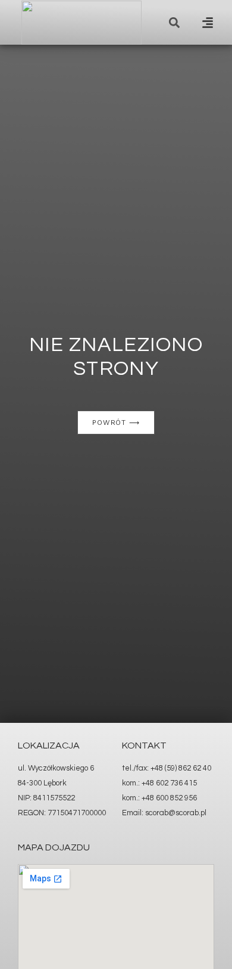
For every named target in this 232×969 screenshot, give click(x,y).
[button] (208, 23)
